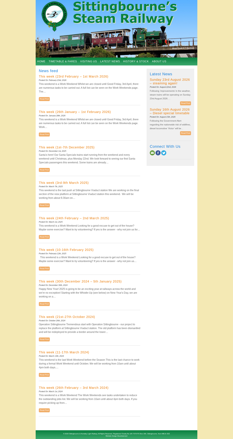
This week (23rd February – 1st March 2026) (73, 76)
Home (41, 61)
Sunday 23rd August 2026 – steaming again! (170, 81)
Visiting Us (88, 61)
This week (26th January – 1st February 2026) (75, 112)
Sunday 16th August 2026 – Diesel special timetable (170, 111)
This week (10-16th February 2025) (66, 250)
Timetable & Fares (63, 61)
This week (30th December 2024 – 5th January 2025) (80, 281)
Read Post (44, 99)
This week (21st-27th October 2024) (67, 317)
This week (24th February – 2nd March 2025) (74, 218)
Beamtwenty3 (122, 436)
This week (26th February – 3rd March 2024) (74, 387)
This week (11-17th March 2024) (64, 352)
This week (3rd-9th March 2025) (64, 182)
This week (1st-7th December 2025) (67, 147)
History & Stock (136, 61)
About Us (159, 61)
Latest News (110, 61)
